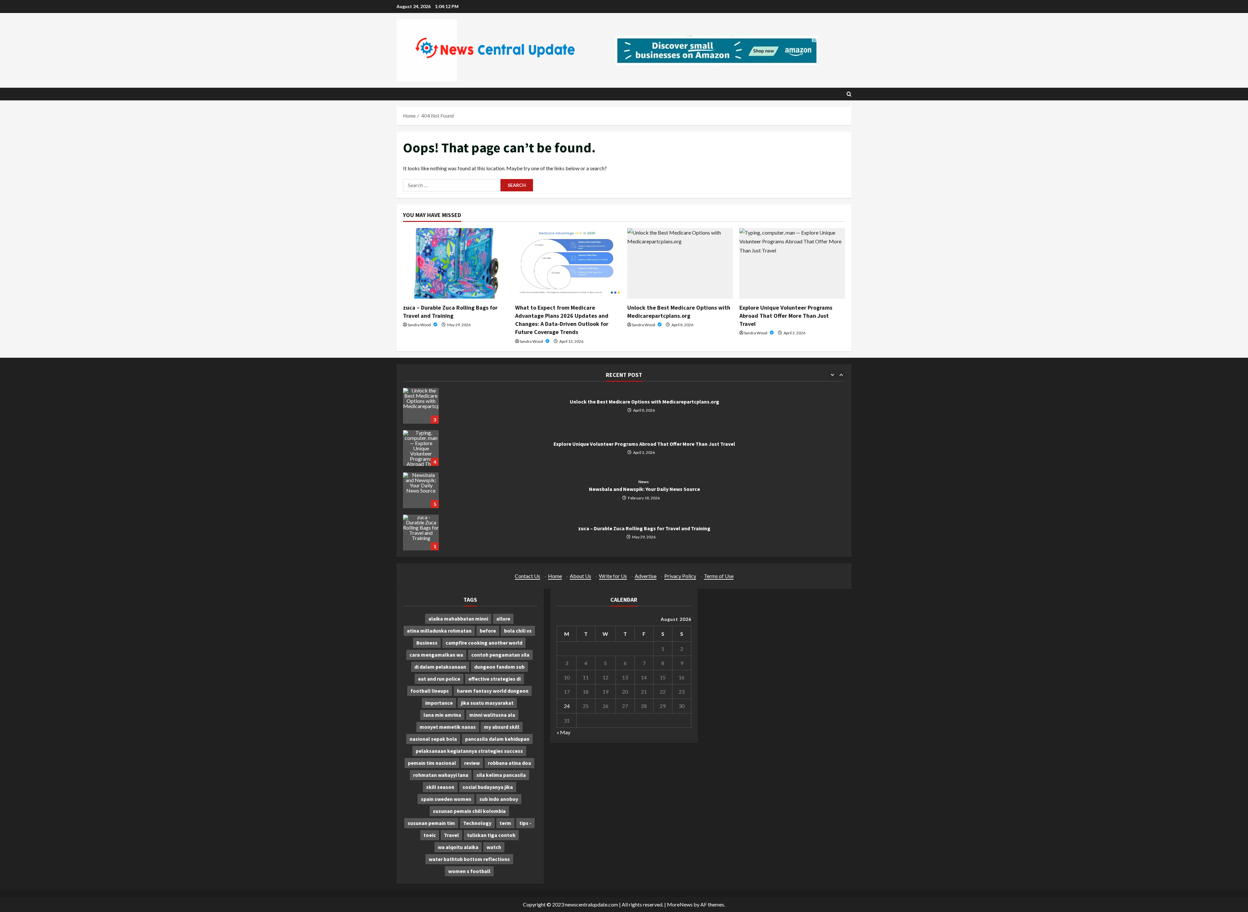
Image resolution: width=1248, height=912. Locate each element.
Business (426, 642)
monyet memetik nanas (448, 727)
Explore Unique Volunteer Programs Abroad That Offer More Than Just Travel (785, 316)
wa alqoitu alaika (458, 847)
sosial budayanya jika (487, 787)
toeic (429, 835)
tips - (525, 823)
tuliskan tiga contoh (491, 835)
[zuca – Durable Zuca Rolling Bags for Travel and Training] (456, 263)
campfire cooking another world (484, 642)
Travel (451, 835)
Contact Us (527, 576)
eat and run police (439, 678)
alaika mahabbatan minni (458, 618)
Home (555, 576)
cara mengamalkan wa (436, 654)
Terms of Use (719, 576)
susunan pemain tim (431, 823)
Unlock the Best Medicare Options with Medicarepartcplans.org (421, 406)
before (488, 630)
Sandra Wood (420, 324)
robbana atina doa (509, 763)
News (643, 482)
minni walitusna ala (492, 715)
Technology (477, 823)
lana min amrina (442, 715)
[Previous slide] (832, 375)
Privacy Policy (680, 576)
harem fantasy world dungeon (492, 690)
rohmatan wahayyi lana (440, 775)
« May (563, 732)
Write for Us (613, 576)
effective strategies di (494, 678)
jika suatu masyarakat (487, 703)
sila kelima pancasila (501, 775)
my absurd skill (501, 727)
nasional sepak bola (433, 739)
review (472, 763)
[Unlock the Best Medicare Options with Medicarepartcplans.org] (680, 263)
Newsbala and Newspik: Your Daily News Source (421, 490)
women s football (469, 871)
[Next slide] (841, 375)
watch (494, 847)
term (505, 823)
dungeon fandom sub (499, 666)
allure (503, 618)
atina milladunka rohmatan (439, 630)
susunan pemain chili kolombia (469, 811)
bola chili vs (518, 630)
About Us (580, 576)
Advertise (645, 576)
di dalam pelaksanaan (440, 666)
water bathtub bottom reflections (469, 859)
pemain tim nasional (432, 763)
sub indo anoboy (498, 799)
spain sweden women (446, 799)
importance (439, 703)
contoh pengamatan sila (500, 654)
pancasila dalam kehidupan (497, 739)
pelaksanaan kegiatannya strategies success (469, 751)
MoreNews (680, 904)
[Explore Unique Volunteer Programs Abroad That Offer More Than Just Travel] (792, 263)
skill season (440, 787)
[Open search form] (849, 94)
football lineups (429, 690)
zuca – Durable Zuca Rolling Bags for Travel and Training (421, 532)
